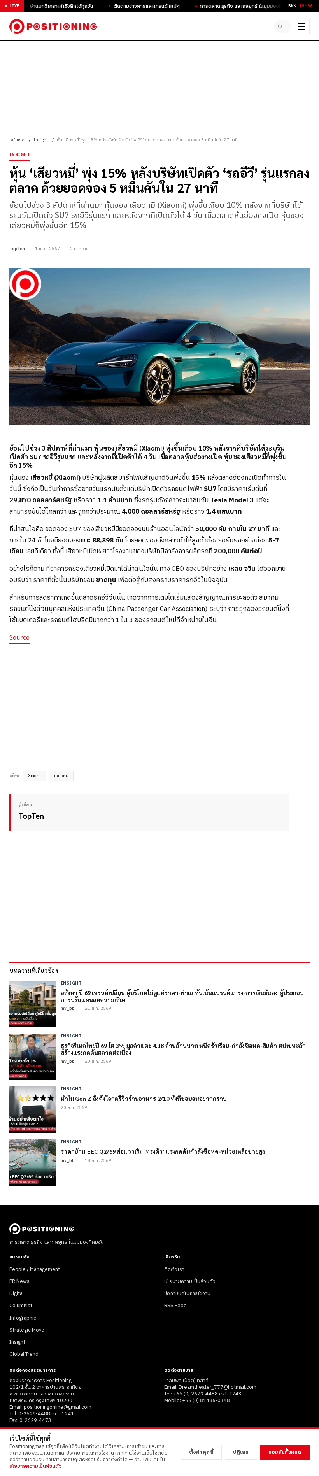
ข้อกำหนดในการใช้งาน (187, 1293)
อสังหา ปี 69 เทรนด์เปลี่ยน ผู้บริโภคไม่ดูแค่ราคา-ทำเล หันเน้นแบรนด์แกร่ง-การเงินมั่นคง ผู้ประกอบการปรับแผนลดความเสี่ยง (182, 996)
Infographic (22, 1318)
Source (19, 637)
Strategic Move (26, 1330)
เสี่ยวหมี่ (61, 775)
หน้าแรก (17, 140)
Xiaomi (34, 775)
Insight (40, 140)
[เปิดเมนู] (302, 26)
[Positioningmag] (53, 26)
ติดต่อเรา (174, 1269)
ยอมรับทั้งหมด (284, 1452)
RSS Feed (175, 1305)
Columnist (20, 1305)
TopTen (17, 249)
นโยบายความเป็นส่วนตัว (190, 1281)
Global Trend (24, 1354)
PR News (19, 1281)
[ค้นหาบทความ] (282, 26)
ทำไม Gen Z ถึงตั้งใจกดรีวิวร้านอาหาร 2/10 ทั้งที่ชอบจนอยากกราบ (143, 1098)
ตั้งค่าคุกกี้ (201, 1452)
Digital (16, 1293)
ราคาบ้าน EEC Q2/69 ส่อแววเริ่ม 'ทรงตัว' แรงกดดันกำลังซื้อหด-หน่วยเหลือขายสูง (163, 1151)
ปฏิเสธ (241, 1452)
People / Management (34, 1269)
